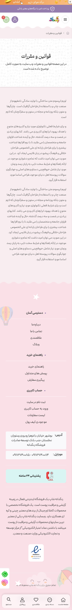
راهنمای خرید (36, 366)
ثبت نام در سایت (36, 402)
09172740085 (21, 455)
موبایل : (57, 454)
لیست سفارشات (36, 415)
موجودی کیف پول (36, 422)
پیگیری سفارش (36, 380)
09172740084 (40, 455)
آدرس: (58, 435)
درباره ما (36, 324)
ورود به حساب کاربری (36, 408)
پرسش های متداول (36, 373)
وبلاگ (36, 344)
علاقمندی (36, 338)
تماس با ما (36, 331)
